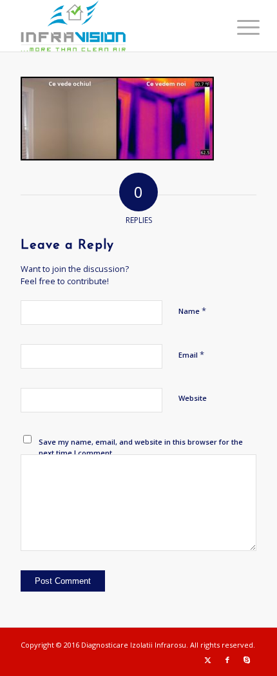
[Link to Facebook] (227, 660)
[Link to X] (208, 660)
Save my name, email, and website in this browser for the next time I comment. (141, 447)
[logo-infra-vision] (115, 26)
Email (191, 354)
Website (192, 398)
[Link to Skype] (246, 660)
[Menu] (238, 27)
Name (192, 310)
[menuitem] (238, 27)
